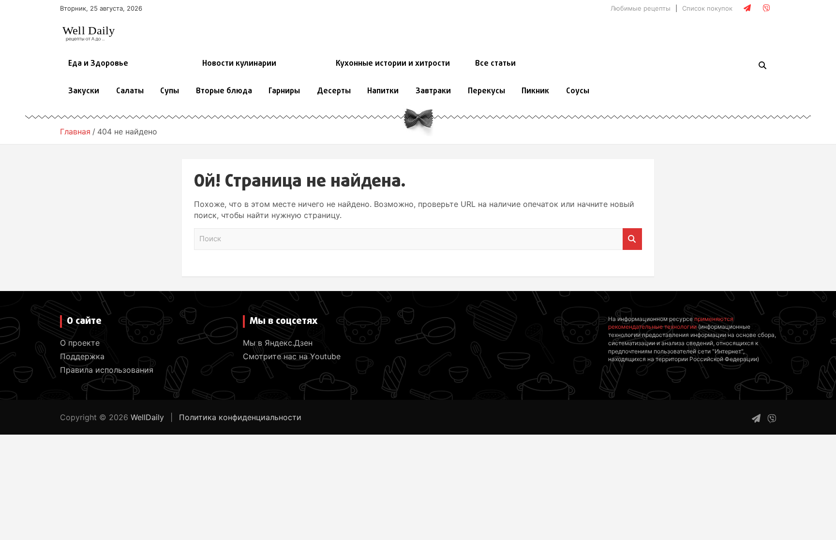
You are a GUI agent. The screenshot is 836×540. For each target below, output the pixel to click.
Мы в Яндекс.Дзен (278, 343)
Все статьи (495, 64)
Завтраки (433, 91)
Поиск (632, 239)
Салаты (130, 91)
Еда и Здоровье (98, 64)
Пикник (535, 91)
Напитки (383, 91)
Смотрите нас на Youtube (292, 356)
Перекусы (486, 91)
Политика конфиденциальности (240, 417)
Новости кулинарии (239, 64)
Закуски (83, 91)
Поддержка (82, 356)
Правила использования (106, 370)
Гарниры (284, 91)
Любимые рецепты (641, 8)
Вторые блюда (224, 91)
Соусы (577, 91)
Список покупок (707, 8)
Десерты (334, 91)
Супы (169, 91)
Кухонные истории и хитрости (393, 64)
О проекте (80, 343)
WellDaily (147, 417)
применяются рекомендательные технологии (670, 323)
